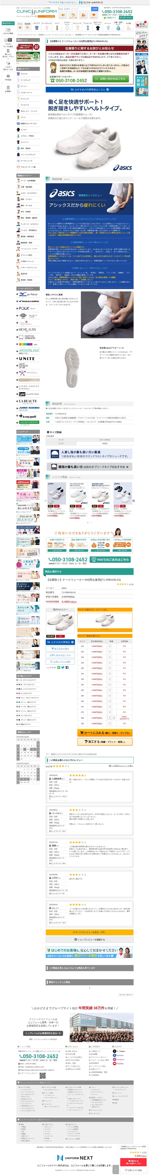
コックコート (49, 1136)
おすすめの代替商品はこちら (90, 89)
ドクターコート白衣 (74, 1087)
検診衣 (116, 1099)
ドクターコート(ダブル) (75, 1107)
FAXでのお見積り (73, 1060)
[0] (141, 30)
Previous (46, 501)
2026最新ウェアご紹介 (25, 466)
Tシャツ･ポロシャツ (121, 1087)
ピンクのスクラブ (26, 693)
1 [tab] (88, 523)
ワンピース (87, 23)
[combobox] (74, 9)
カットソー (118, 1093)
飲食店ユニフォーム (27, 1138)
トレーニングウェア (121, 1096)
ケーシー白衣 (48, 1093)
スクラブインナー (23, 455)
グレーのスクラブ (26, 715)
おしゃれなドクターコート (26, 591)
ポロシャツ (48, 1127)
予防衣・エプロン (97, 1097)
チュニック (77, 23)
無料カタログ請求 (74, 1069)
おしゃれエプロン (97, 1105)
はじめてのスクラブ (24, 523)
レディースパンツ (97, 1092)
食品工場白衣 (25, 1141)
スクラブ (48, 1129)
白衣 (115, 1103)
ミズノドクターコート (75, 1110)
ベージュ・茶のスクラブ (28, 711)
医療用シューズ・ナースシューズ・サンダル (64, 754)
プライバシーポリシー (99, 1057)
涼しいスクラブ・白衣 (25, 444)
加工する (106, 741)
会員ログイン (96, 1069)
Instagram (120, 1059)
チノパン (94, 1094)
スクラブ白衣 (25, 1087)
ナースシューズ (96, 1110)
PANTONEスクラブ (27, 1106)
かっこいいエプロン (24, 659)
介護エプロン (96, 1107)
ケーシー (48, 1131)
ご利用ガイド (96, 1051)
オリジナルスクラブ (27, 1101)
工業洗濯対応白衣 (23, 568)
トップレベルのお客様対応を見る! (41, 1033)
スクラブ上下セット (27, 1108)
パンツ (93, 1087)
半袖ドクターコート (74, 1099)
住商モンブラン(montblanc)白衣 (87, 754)
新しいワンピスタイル (52, 1106)
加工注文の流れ (61, 649)
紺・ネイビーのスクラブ (28, 689)
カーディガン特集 (23, 603)
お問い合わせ (127, 17)
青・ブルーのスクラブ (28, 684)
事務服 (23, 1134)
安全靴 (47, 1138)
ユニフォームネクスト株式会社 (45, 1039)
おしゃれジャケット (24, 648)
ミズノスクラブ (26, 1103)
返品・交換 (71, 1063)
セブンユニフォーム (74, 1135)
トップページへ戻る (98, 1066)
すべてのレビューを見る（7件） (90, 932)
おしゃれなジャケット (52, 1090)
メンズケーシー (50, 1095)
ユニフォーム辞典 (74, 1139)
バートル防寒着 (73, 1129)
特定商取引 (95, 1063)
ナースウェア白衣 (50, 1087)
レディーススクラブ (27, 1092)
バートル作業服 (73, 1127)
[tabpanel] (56, 499)
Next (133, 501)
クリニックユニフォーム (42, 1019)
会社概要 (94, 1054)
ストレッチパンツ (23, 614)
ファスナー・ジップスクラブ (27, 534)
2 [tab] (91, 523)
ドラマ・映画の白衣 (24, 670)
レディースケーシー (51, 1097)
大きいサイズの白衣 (24, 557)
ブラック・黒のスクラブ (28, 720)
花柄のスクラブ (25, 724)
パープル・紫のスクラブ (28, 706)
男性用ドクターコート (75, 1090)
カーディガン (95, 1113)
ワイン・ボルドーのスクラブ (30, 698)
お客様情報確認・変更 (99, 1072)
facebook (120, 1055)
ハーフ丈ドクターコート (76, 1101)
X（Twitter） (121, 1051)
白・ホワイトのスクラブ (28, 680)
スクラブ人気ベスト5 (28, 1110)
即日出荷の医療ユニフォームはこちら (27, 62)
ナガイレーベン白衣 (74, 1133)
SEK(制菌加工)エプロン (99, 1100)
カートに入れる (106, 732)
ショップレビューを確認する (91, 939)
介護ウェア (24, 1136)
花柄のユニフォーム (24, 501)
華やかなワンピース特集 (26, 636)
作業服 (23, 1127)
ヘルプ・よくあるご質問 (100, 1060)
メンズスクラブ (26, 1090)
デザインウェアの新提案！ (26, 478)
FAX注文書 (71, 1054)
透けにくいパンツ (23, 625)
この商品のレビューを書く (122, 766)
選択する (133, 1162)
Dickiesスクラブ (26, 1099)
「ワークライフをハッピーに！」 (62, 2)
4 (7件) (131, 584)
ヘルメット (48, 1141)
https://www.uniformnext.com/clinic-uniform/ (37, 1070)
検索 (94, 9)
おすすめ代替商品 (60, 642)
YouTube (120, 1064)
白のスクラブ (25, 1097)
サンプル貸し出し (74, 1066)
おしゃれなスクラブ (24, 512)
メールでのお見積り (74, 1057)
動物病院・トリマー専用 (26, 489)
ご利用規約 (95, 1075)
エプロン (48, 1134)
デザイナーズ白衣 (23, 580)
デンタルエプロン (97, 1102)
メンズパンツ (96, 1090)
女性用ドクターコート (75, 1092)
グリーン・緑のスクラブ (28, 702)
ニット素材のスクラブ (25, 546)
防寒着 (23, 1129)
